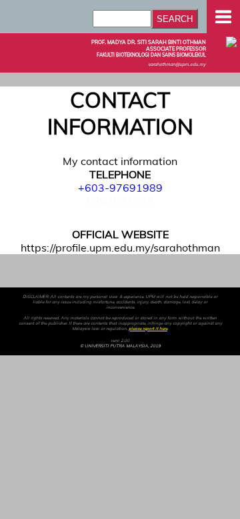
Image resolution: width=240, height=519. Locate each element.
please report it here (148, 328)
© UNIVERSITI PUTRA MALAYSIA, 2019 (120, 346)
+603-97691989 (120, 187)
